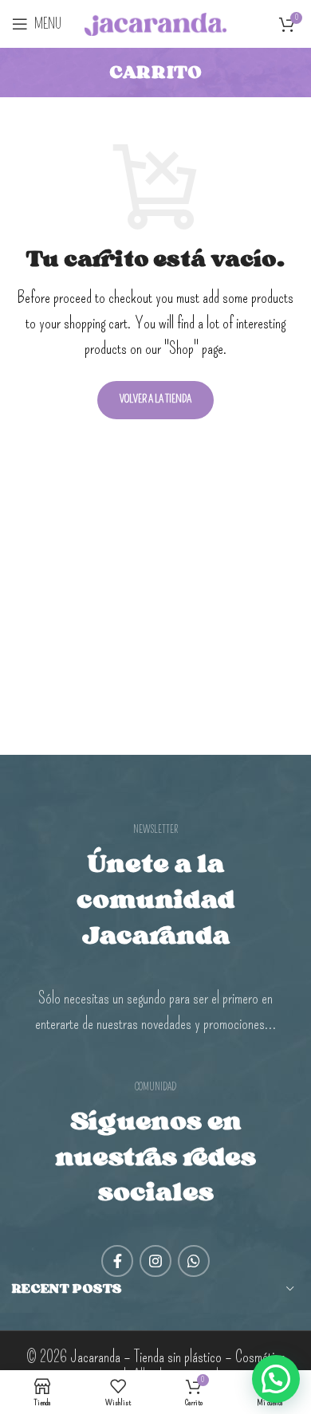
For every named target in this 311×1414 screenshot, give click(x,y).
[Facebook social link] (117, 1261)
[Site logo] (156, 20)
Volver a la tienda (155, 399)
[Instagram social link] (155, 1261)
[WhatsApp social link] (194, 1261)
